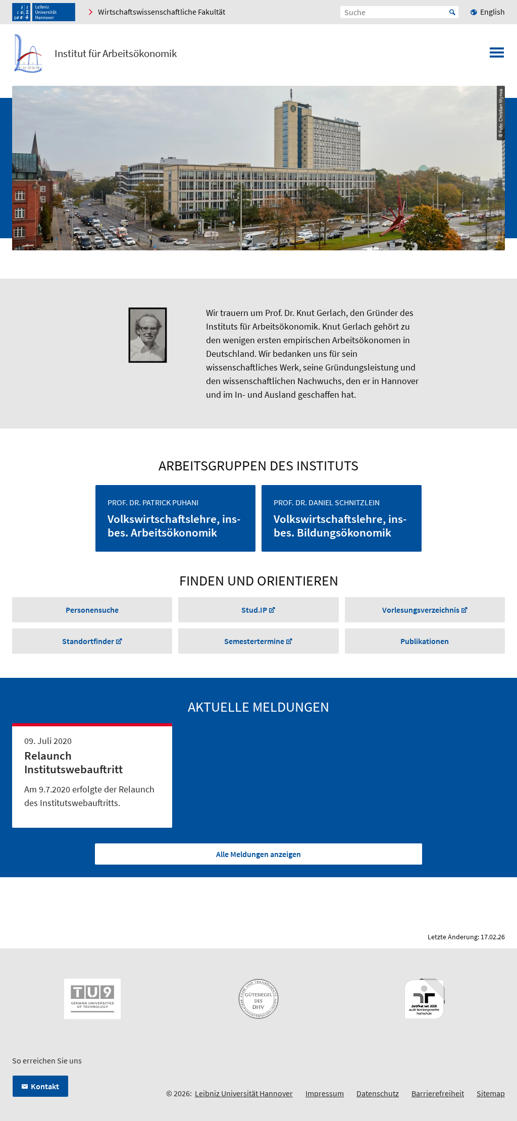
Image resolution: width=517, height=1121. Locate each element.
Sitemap (491, 1093)
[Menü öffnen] (497, 55)
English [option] (492, 12)
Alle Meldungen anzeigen (258, 854)
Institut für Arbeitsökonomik (116, 53)
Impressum (324, 1093)
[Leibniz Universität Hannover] (43, 12)
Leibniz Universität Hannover (244, 1093)
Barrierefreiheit (437, 1093)
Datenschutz (377, 1093)
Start (452, 12)
